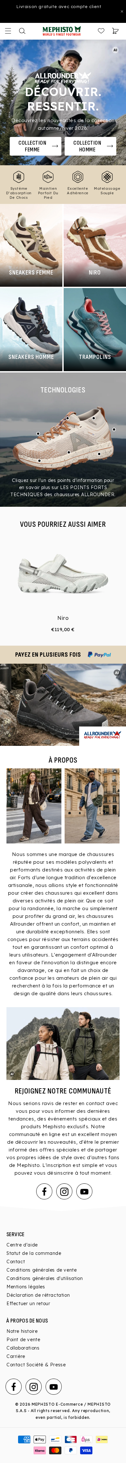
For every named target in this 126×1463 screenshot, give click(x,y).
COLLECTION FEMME (32, 146)
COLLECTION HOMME (87, 146)
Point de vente (23, 1340)
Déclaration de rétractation (38, 1295)
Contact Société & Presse (36, 1365)
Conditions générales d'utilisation (44, 1278)
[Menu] (8, 31)
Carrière (15, 1356)
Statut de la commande (33, 1253)
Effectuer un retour (28, 1303)
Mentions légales (25, 1287)
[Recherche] (22, 31)
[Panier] (115, 31)
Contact (15, 1262)
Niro (62, 618)
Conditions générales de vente (41, 1270)
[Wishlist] (101, 31)
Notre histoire (21, 1331)
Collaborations (22, 1348)
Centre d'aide (22, 1245)
